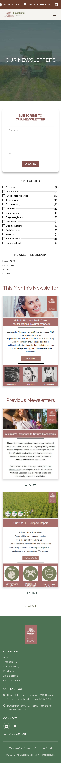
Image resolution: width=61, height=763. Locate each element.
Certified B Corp (13, 680)
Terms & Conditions (19, 748)
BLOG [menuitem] (11, 61)
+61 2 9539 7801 (16, 734)
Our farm (10, 208)
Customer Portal (43, 748)
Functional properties (17, 196)
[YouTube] (15, 726)
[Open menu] (54, 14)
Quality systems (14, 226)
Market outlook (14, 243)
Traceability (12, 200)
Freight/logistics (14, 217)
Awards (10, 234)
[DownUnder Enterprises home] (31, 634)
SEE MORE (7, 274)
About (7, 657)
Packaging (11, 221)
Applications (12, 191)
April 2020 (7, 269)
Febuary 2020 (8, 261)
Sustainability (13, 204)
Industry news (13, 238)
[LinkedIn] (56, 5)
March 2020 (8, 265)
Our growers (12, 213)
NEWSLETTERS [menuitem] (17, 69)
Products (10, 187)
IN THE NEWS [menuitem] (16, 77)
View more (30, 606)
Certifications (13, 230)
